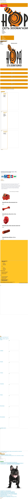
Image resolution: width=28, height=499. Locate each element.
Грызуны (2, 383)
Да (0, 337)
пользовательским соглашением (13, 463)
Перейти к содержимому (3, 0)
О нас (4, 267)
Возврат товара (4, 273)
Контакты (4, 268)
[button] (7, 34)
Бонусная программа (5, 276)
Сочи (1, 339)
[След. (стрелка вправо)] (1, 498)
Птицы (1, 372)
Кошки (1, 361)
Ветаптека (2, 405)
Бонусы (3, 30)
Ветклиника (3, 31)
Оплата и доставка (4, 272)
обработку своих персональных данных (15, 463)
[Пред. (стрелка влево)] (0, 498)
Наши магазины (4, 32)
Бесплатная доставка (5, 131)
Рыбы (1, 394)
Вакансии (4, 264)
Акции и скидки (4, 93)
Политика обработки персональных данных (6, 282)
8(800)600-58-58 (14, 43)
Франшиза (3, 39)
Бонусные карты (5, 112)
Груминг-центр (3, 427)
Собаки (1, 350)
